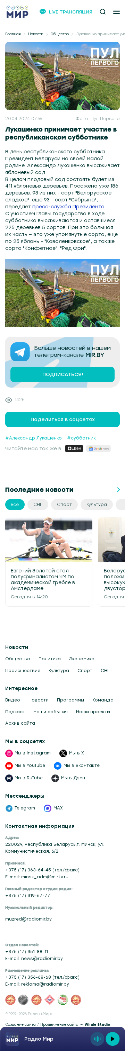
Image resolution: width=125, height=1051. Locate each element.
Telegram (25, 808)
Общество (60, 34)
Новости (35, 34)
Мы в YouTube (30, 765)
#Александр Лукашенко (33, 438)
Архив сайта (20, 723)
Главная (13, 34)
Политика (50, 658)
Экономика (81, 658)
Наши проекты (93, 711)
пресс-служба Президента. (69, 206)
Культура (59, 670)
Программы (70, 700)
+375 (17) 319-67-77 (27, 895)
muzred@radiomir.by (28, 919)
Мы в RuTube (29, 778)
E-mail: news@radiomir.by (34, 958)
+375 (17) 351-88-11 (26, 951)
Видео (12, 700)
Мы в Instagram (33, 753)
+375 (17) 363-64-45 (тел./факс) (42, 870)
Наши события (50, 711)
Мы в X (76, 753)
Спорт (84, 670)
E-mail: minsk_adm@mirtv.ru (36, 877)
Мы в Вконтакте (82, 765)
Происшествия (22, 670)
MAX (58, 808)
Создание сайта (20, 1024)
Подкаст (15, 711)
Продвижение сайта (59, 1024)
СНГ (105, 670)
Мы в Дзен (73, 778)
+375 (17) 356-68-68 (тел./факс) (42, 977)
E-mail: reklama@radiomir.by (37, 984)
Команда (103, 700)
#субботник (81, 438)
